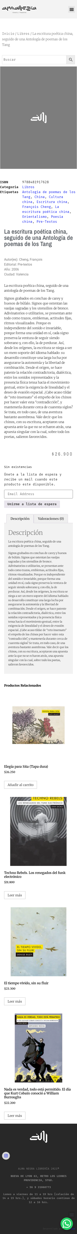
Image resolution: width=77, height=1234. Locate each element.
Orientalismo (34, 217)
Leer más (15, 895)
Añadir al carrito (20, 785)
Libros (23, 34)
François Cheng (36, 207)
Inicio (8, 34)
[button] (71, 9)
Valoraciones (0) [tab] (51, 519)
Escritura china (52, 202)
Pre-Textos (47, 222)
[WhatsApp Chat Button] (67, 1224)
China (39, 197)
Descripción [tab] (20, 519)
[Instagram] (6, 1156)
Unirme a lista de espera (32, 504)
